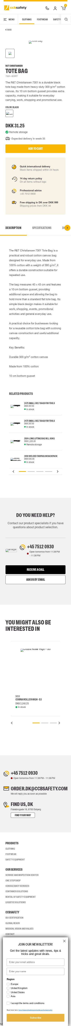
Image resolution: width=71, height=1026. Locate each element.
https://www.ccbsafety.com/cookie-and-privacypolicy (35, 1010)
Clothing (26, 19)
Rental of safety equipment (20, 896)
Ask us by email (35, 579)
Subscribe (35, 1017)
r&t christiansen (14, 65)
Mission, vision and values (19, 928)
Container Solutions (16, 891)
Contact (10, 934)
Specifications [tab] (41, 228)
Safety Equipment (15, 859)
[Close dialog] (64, 941)
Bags (9, 30)
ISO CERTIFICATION (14, 917)
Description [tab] (13, 228)
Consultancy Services (17, 885)
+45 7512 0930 (40, 546)
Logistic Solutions (15, 902)
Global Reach (12, 923)
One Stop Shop (13, 880)
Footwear (42, 19)
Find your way (23, 815)
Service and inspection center (21, 875)
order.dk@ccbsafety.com (39, 788)
